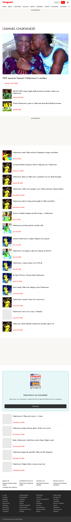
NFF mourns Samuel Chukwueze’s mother (25, 77)
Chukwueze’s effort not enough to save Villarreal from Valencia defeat (38, 188)
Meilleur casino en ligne (26, 484)
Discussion (5, 507)
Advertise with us (26, 481)
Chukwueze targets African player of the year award (31, 427)
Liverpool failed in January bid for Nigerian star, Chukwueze (35, 164)
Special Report (40, 509)
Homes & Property (24, 505)
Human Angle (23, 507)
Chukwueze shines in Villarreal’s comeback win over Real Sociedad (37, 176)
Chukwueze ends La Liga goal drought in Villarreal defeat (34, 200)
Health (21, 503)
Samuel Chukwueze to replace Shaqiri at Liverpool (31, 238)
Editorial (54, 7)
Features (22, 499)
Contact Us (40, 481)
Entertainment (23, 495)
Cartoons (56, 501)
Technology (57, 497)
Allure (4, 495)
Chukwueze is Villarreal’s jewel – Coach (28, 415)
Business (40, 7)
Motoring (39, 503)
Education (5, 509)
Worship (55, 511)
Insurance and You (25, 509)
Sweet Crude (57, 495)
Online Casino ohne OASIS (9, 484)
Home (4, 7)
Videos (55, 505)
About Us (5, 481)
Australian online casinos (60, 484)
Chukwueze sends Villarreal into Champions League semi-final (35, 152)
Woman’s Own (57, 509)
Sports (47, 7)
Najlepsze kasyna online (42, 484)
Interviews (39, 495)
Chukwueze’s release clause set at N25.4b (27, 262)
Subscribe (35, 406)
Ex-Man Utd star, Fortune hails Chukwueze (28, 274)
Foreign (21, 501)
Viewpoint (56, 507)
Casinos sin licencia (9, 487)
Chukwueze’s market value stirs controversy (29, 299)
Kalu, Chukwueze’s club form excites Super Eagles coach (33, 439)
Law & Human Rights (42, 499)
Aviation (4, 497)
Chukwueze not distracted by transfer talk (28, 225)
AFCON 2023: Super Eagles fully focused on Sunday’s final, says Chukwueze (36, 91)
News (10, 7)
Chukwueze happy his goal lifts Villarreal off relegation (32, 451)
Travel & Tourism (58, 503)
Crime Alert (6, 503)
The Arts (55, 499)
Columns (63, 7)
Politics (26, 7)
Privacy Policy (58, 481)
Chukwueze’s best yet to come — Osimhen (27, 311)
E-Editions (17, 7)
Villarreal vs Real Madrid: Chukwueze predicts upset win (33, 323)
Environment (23, 497)
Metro (32, 7)
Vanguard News (7, 2)
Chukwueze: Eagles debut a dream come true (29, 463)
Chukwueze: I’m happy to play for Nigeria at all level (32, 250)
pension (21, 511)
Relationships (40, 507)
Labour (38, 497)
